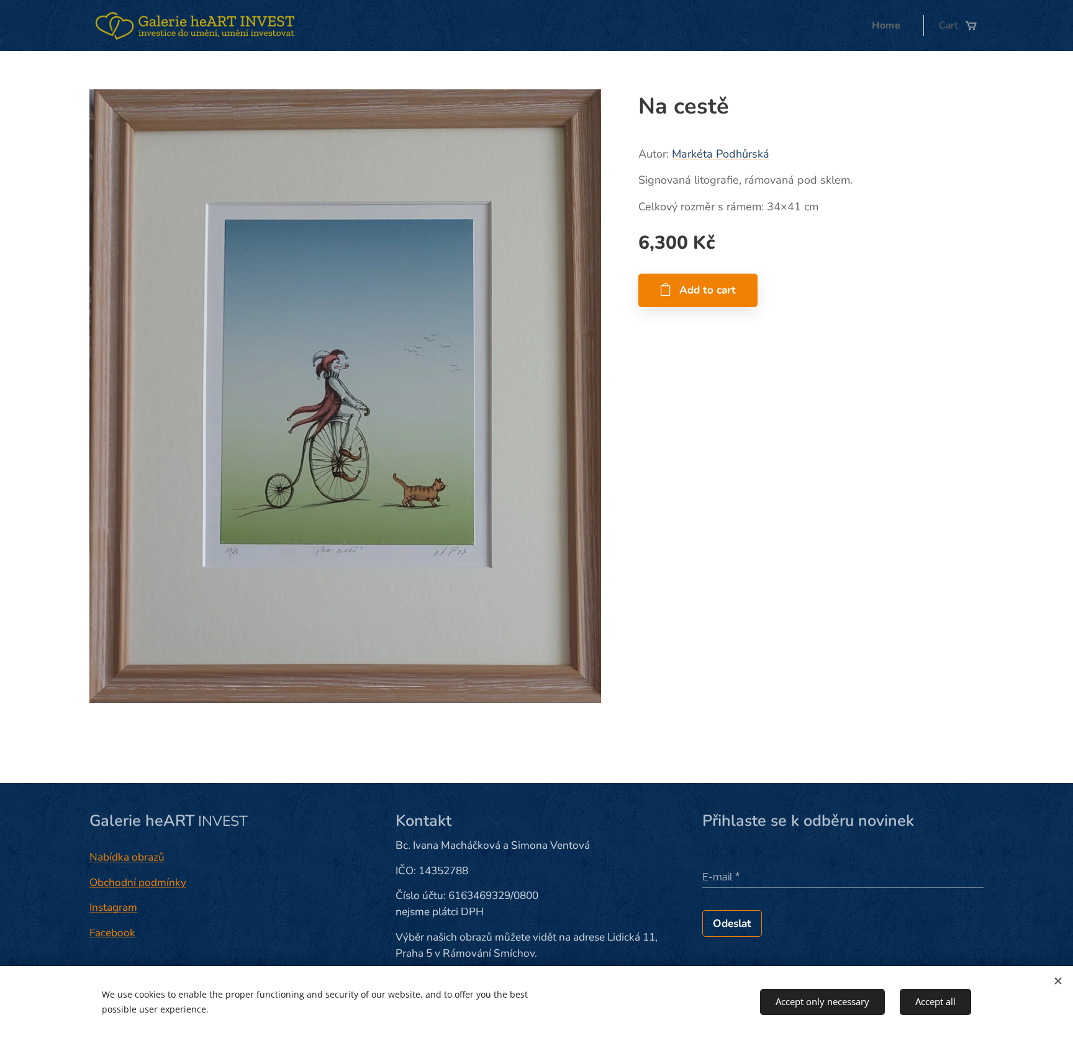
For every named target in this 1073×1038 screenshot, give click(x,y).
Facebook (112, 933)
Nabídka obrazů (127, 857)
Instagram (113, 907)
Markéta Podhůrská (720, 153)
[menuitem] (890, 25)
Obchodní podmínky (137, 882)
